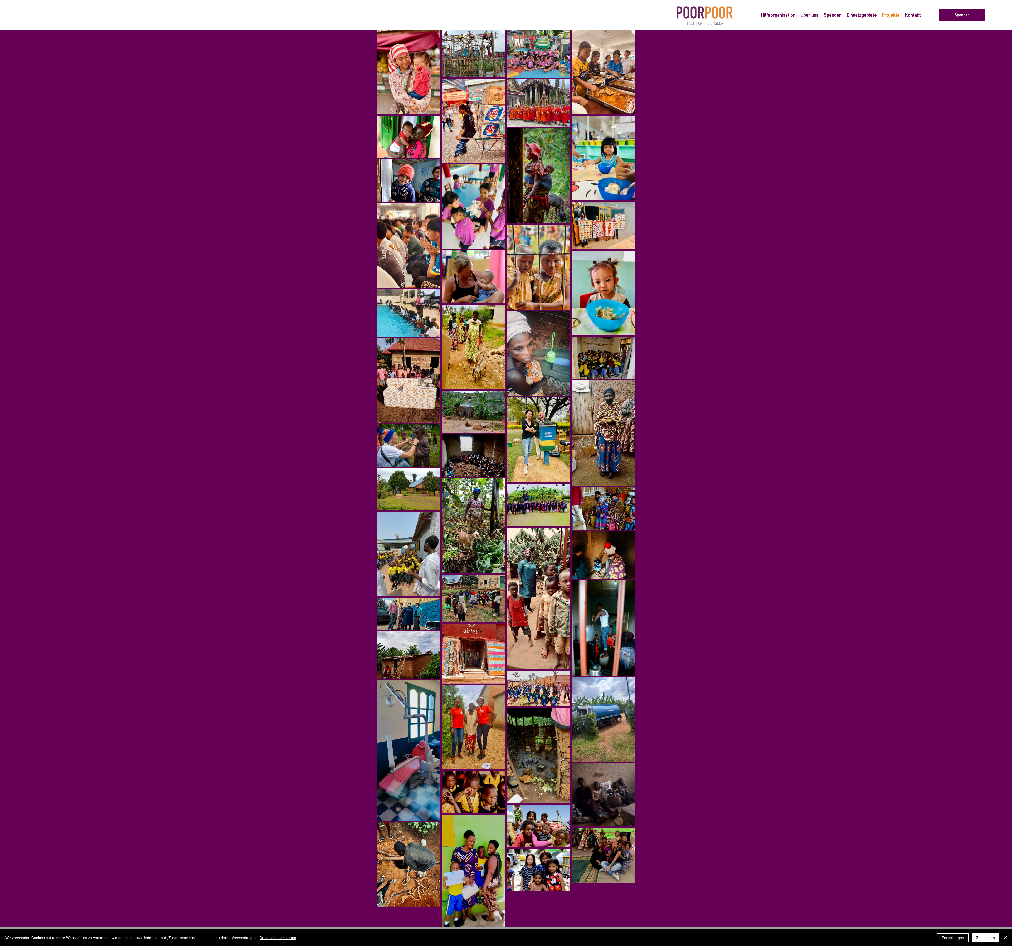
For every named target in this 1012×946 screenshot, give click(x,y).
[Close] (1006, 937)
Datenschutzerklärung (278, 937)
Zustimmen (985, 937)
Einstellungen (953, 937)
